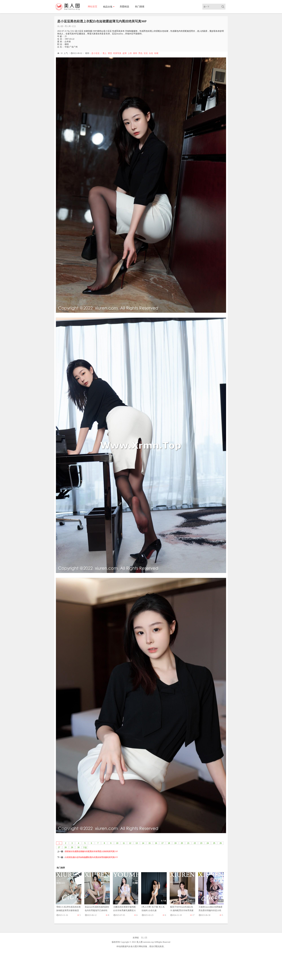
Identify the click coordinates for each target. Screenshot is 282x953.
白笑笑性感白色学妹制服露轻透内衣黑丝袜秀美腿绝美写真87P (91, 857)
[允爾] (125, 891)
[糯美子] (182, 891)
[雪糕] (68, 891)
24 (208, 843)
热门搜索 (139, 6)
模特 (135, 53)
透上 (105, 53)
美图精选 (124, 6)
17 (162, 843)
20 (182, 843)
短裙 (156, 53)
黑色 (140, 53)
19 (175, 843)
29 (72, 847)
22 (195, 843)
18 (169, 843)
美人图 (60, 26)
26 (221, 843)
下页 (85, 847)
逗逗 (146, 53)
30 (78, 847)
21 (188, 843)
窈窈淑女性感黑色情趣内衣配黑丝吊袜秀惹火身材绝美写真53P (91, 851)
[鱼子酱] (154, 891)
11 (124, 843)
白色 (151, 53)
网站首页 (92, 6)
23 (201, 843)
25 (214, 843)
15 (149, 843)
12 (130, 843)
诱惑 (110, 53)
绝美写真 (117, 53)
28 (65, 847)
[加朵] (97, 891)
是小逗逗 (95, 53)
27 (59, 847)
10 (117, 843)
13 (137, 843)
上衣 (130, 53)
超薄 (124, 53)
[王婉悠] (211, 891)
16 (156, 843)
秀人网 (68, 26)
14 (143, 843)
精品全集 (108, 6)
